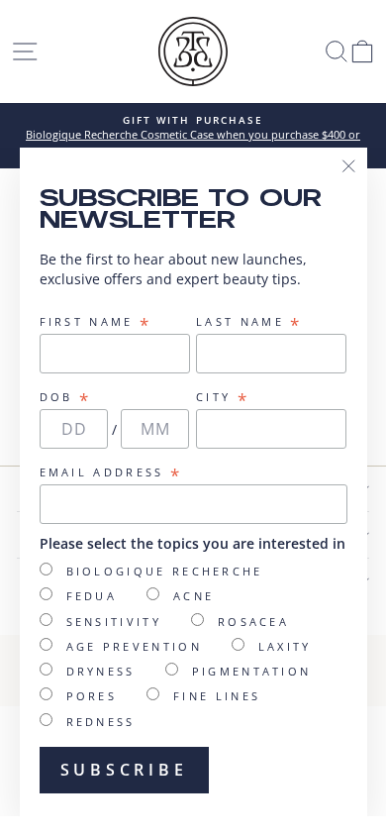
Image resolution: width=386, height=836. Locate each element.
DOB (66, 397)
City (222, 397)
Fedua (92, 595)
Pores (92, 695)
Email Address (111, 472)
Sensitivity (113, 621)
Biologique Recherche (164, 571)
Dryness (101, 671)
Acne (193, 595)
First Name (96, 322)
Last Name (249, 322)
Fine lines (216, 695)
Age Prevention (134, 646)
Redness (101, 721)
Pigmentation (252, 671)
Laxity (285, 646)
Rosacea (253, 621)
